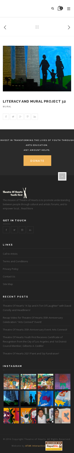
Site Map (8, 284)
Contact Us (9, 276)
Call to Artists (10, 253)
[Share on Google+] (20, 117)
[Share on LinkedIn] (35, 117)
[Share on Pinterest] (27, 117)
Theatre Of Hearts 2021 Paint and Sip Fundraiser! (31, 353)
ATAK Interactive (35, 445)
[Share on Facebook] (6, 117)
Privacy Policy (10, 269)
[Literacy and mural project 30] (69, 26)
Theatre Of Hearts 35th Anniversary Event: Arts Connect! (35, 329)
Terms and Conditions (15, 261)
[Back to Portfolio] (37, 27)
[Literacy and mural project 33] (5, 26)
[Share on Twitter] (13, 117)
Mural (7, 106)
